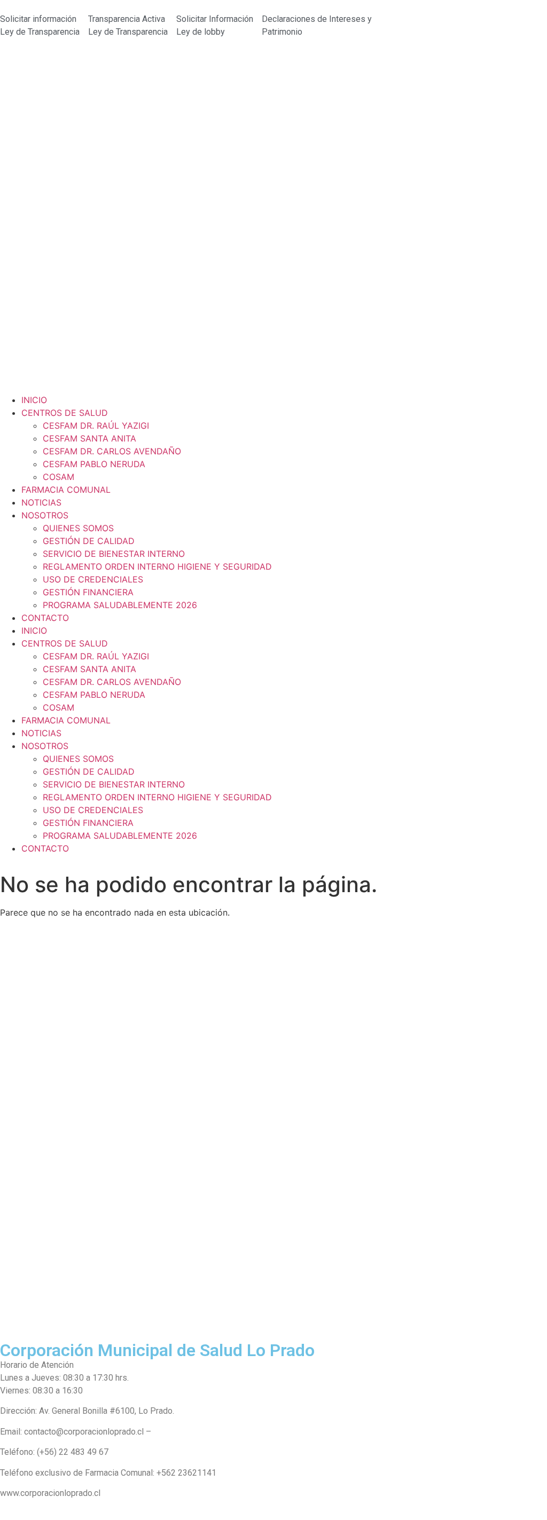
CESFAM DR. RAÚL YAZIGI (96, 425)
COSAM (58, 476)
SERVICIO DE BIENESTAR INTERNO (114, 553)
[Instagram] (273, 1300)
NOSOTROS (44, 515)
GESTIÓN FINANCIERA (88, 592)
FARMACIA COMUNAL (66, 489)
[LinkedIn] (273, 1324)
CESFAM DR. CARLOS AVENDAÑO (112, 451)
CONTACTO (45, 617)
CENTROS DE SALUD (64, 412)
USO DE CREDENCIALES (93, 579)
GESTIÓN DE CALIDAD (89, 540)
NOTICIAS (41, 502)
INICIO (34, 400)
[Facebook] (273, 1275)
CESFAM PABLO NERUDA (94, 464)
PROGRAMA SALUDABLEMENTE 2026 (120, 605)
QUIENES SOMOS (78, 528)
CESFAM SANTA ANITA (89, 438)
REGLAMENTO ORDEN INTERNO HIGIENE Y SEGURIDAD (157, 566)
